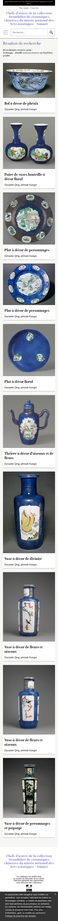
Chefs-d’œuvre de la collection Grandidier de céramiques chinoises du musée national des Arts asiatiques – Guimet (29, 19)
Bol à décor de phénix (21, 104)
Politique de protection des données (20, 916)
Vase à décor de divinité (23, 559)
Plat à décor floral (18, 382)
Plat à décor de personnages (26, 250)
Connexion (34, 8)
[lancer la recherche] (51, 32)
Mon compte (24, 8)
